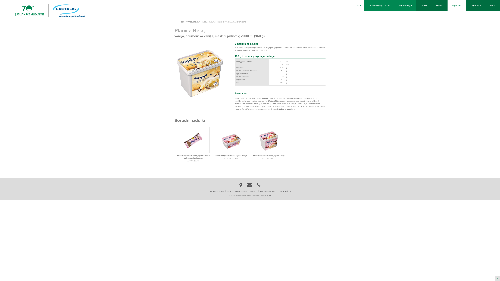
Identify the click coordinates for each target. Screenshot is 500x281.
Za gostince (476, 5)
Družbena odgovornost (379, 5)
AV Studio (268, 195)
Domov (184, 22)
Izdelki (424, 5)
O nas (492, 5)
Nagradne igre (405, 5)
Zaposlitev (456, 5)
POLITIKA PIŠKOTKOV (267, 191)
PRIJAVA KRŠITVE (285, 191)
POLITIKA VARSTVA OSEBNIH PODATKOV (242, 191)
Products (192, 22)
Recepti (439, 5)
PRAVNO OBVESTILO (216, 191)
